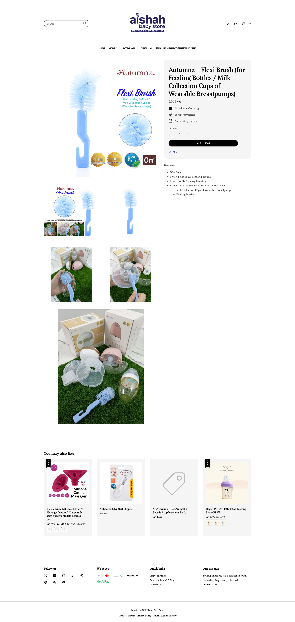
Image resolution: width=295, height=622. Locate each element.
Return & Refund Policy (162, 580)
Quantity (173, 128)
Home (102, 47)
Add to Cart (203, 143)
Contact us (146, 47)
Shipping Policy (158, 575)
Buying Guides (130, 47)
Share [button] (176, 152)
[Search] (85, 23)
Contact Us (155, 584)
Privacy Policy (144, 615)
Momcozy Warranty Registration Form (176, 47)
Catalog (112, 47)
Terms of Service (127, 615)
